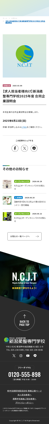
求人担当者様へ (25, 394)
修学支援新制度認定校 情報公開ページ (24, 390)
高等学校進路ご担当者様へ (24, 398)
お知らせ (14, 18)
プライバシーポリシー (24, 402)
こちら (24, 127)
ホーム (5, 18)
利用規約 (15, 411)
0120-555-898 (24, 374)
